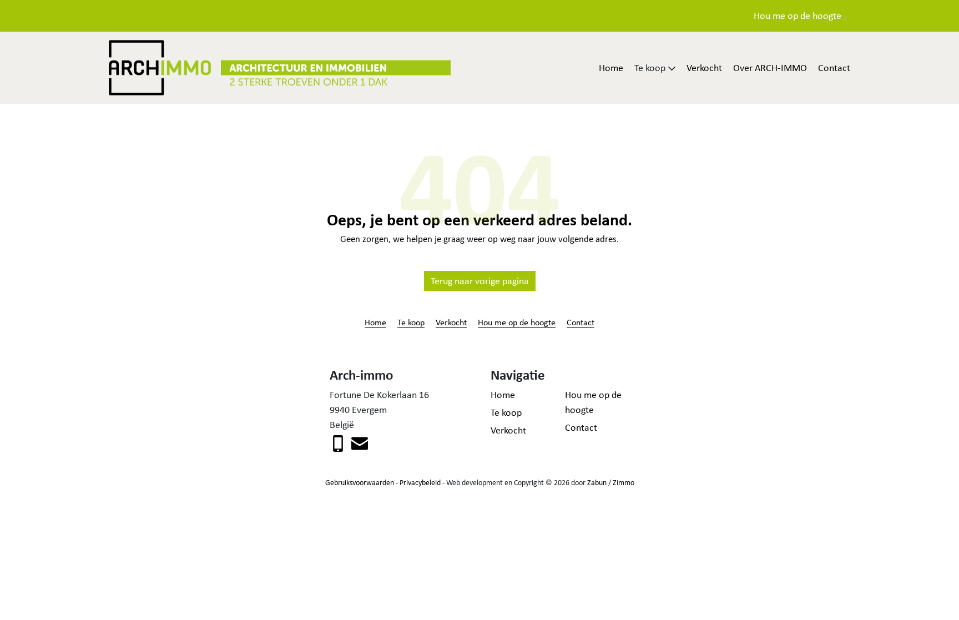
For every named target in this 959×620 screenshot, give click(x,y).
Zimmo (623, 482)
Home (611, 67)
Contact (834, 67)
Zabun (597, 482)
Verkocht (704, 67)
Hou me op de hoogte (797, 15)
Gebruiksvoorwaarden (359, 482)
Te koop (411, 322)
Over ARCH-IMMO (770, 67)
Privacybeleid (420, 482)
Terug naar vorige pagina (480, 281)
